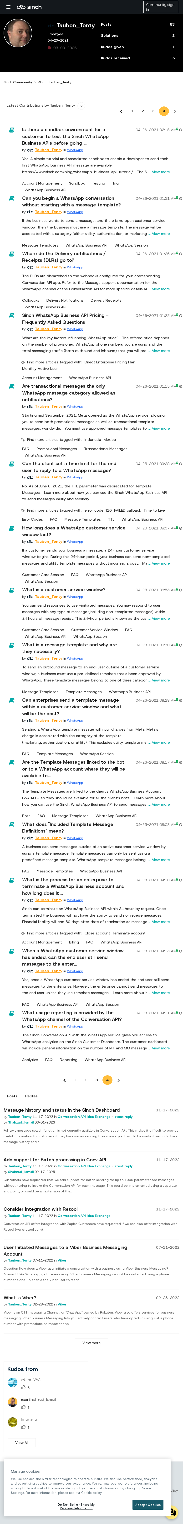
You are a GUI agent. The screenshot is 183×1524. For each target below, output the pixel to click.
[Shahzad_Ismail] (33, 1405)
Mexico (110, 439)
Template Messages (84, 692)
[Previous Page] (121, 111)
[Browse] (11, 7)
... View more (159, 171)
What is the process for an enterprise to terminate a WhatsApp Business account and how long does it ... (73, 886)
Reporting (68, 1060)
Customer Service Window (94, 630)
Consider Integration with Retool (40, 1209)
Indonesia (93, 439)
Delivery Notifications (65, 300)
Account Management (42, 183)
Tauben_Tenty (20, 1116)
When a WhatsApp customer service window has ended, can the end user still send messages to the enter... (73, 957)
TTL (111, 519)
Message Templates (40, 245)
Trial (115, 183)
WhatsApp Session (131, 245)
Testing (98, 183)
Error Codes (32, 519)
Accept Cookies (148, 1505)
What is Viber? (20, 1298)
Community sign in (160, 7)
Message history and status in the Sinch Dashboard (62, 1110)
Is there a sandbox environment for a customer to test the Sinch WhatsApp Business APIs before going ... (65, 136)
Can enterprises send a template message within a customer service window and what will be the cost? (72, 707)
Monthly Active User (40, 368)
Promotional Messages (57, 449)
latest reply (123, 1116)
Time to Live (154, 510)
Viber (62, 1260)
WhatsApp (75, 150)
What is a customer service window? (64, 589)
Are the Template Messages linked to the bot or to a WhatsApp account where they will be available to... (73, 769)
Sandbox (77, 183)
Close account (97, 933)
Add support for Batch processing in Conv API (55, 1160)
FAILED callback (127, 510)
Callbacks (30, 300)
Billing (74, 942)
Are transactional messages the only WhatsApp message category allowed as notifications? (68, 393)
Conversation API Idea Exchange (85, 1116)
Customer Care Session (43, 575)
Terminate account (129, 933)
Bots (26, 816)
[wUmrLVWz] (26, 1385)
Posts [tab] (12, 1096)
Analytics (30, 1060)
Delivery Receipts (106, 300)
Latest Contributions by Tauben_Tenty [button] (41, 105)
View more (91, 1343)
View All (21, 1442)
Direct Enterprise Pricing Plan (110, 362)
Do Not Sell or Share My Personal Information (76, 1506)
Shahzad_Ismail (21, 1122)
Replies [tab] (31, 1096)
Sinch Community (29, 7)
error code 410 (98, 510)
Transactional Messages (105, 449)
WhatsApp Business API (45, 190)
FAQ (26, 449)
